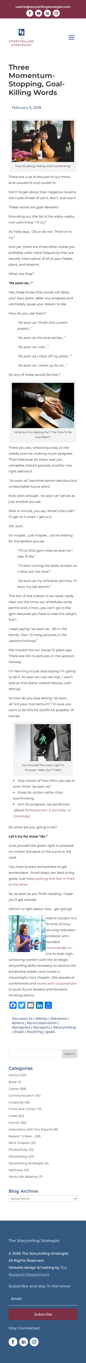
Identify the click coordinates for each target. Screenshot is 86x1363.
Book (13, 1082)
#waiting (35, 1032)
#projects (41, 1027)
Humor (14, 1123)
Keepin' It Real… (21, 1136)
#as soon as (22, 1018)
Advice (14, 1075)
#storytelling (64, 1027)
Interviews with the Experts (31, 1129)
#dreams (58, 1018)
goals (50, 1032)
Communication (21, 1096)
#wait (19, 1032)
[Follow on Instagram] (56, 13)
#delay (42, 1018)
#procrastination (42, 1023)
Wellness (16, 1170)
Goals (13, 1116)
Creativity (16, 1102)
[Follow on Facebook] (29, 13)
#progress (21, 1027)
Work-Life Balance (23, 1177)
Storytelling (18, 1156)
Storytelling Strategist (26, 1163)
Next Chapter (19, 1143)
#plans (18, 1023)
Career (14, 1089)
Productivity (18, 1150)
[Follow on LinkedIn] (47, 13)
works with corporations (56, 983)
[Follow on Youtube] (38, 13)
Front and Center (22, 1109)
